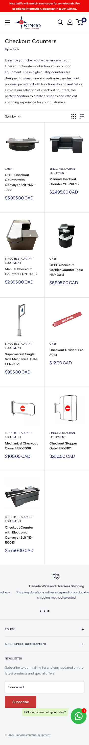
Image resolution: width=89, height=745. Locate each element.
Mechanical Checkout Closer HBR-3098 (21, 445)
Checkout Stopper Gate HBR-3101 (63, 445)
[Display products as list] (82, 116)
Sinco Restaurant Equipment (63, 171)
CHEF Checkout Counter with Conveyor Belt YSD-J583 (20, 182)
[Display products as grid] (73, 116)
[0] (80, 22)
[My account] (69, 22)
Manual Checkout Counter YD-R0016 (64, 181)
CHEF (8, 168)
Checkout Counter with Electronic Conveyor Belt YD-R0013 (19, 534)
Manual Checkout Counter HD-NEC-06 (21, 271)
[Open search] (60, 22)
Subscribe (20, 702)
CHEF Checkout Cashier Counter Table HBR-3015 (66, 270)
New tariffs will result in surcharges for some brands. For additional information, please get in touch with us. (44, 6)
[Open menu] (7, 22)
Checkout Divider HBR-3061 (66, 352)
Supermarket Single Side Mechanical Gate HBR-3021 (21, 359)
